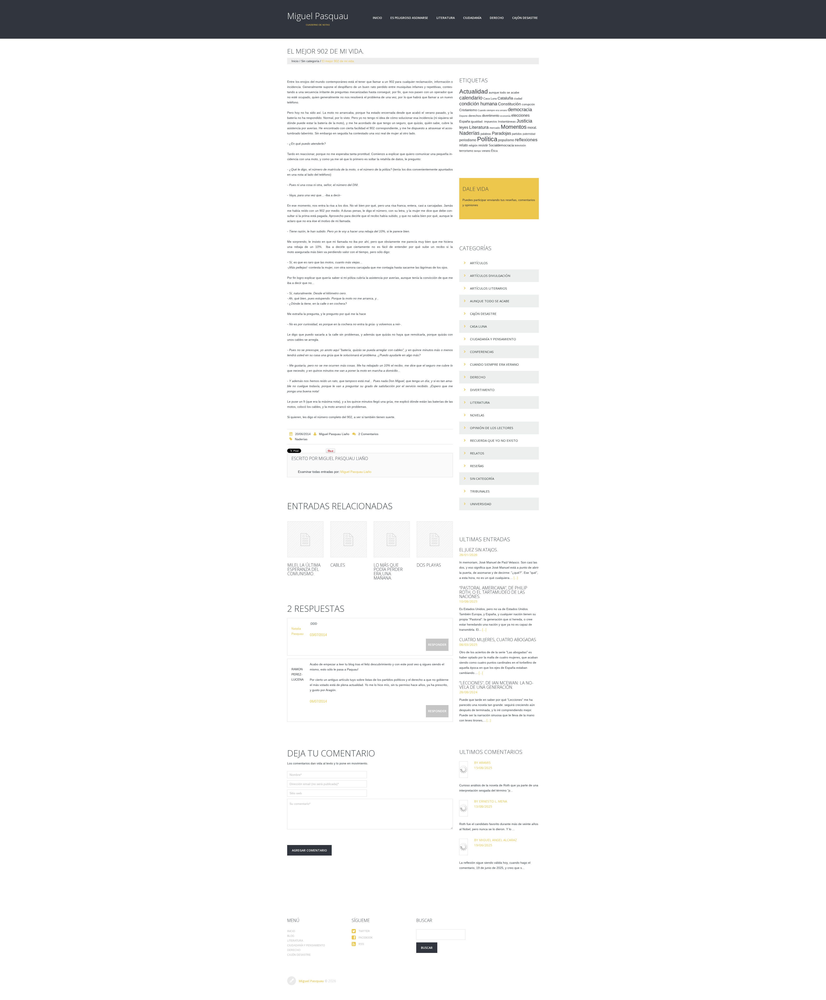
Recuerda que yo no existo (494, 440)
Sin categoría (310, 61)
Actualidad (473, 91)
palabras (486, 133)
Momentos (514, 127)
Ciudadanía (472, 18)
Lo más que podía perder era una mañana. (388, 571)
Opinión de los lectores (491, 428)
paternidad (529, 133)
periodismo (467, 140)
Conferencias (482, 352)
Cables (337, 565)
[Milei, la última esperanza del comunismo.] (305, 539)
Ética (494, 150)
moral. (532, 127)
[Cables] (348, 539)
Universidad (480, 504)
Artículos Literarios (488, 288)
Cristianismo (468, 110)
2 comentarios (368, 434)
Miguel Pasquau (317, 16)
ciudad (518, 98)
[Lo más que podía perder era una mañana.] (392, 539)
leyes (463, 127)
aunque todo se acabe (504, 92)
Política (487, 139)
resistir (483, 145)
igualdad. (477, 121)
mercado (495, 127)
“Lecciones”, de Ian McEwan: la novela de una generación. (496, 685)
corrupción (528, 104)
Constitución (509, 104)
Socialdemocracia (501, 145)
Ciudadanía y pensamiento (493, 339)
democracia (520, 109)
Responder (437, 644)
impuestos (490, 121)
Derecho (497, 18)
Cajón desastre (525, 18)
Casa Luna (490, 98)
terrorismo (466, 150)
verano (486, 150)
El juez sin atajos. (478, 550)
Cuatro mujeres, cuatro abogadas (497, 640)
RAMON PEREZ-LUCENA (297, 674)
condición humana (478, 103)
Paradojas (501, 133)
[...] (516, 578)
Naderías (301, 439)
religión (473, 145)
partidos (517, 133)
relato (463, 145)
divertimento (490, 115)
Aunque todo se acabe (489, 301)
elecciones (520, 115)
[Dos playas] (435, 539)
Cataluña (505, 98)
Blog (290, 935)
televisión (520, 145)
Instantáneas (507, 121)
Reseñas (477, 466)
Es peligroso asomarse (409, 18)
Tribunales (480, 491)
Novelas (477, 415)
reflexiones (526, 139)
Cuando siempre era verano (492, 110)
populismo (506, 140)
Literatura (445, 18)
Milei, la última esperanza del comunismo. (304, 569)
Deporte (463, 116)
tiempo (477, 151)
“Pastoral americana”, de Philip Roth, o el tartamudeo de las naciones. (493, 592)
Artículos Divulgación (490, 275)
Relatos (477, 453)
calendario (470, 98)
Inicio (377, 18)
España (464, 121)
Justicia (524, 121)
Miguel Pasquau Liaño (334, 434)
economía (505, 116)
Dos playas (429, 565)
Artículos (479, 263)
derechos (474, 115)
